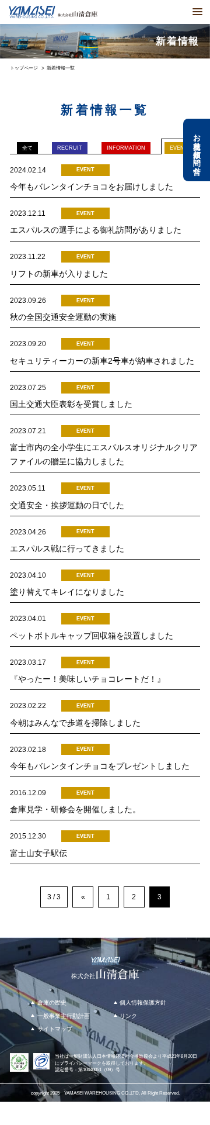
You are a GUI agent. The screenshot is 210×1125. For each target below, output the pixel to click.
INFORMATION (126, 148)
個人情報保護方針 (143, 1002)
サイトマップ (54, 1029)
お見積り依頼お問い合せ (196, 149)
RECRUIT (69, 148)
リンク (128, 1016)
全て (27, 148)
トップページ (24, 68)
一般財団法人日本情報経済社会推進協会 (111, 1056)
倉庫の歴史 (51, 1002)
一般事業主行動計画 (63, 1016)
